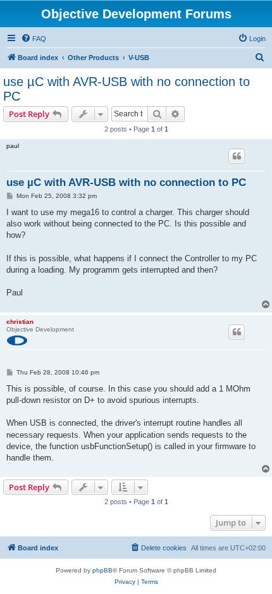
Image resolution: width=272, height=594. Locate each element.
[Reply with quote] (236, 156)
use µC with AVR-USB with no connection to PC (126, 89)
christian (20, 321)
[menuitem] (33, 38)
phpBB (102, 570)
